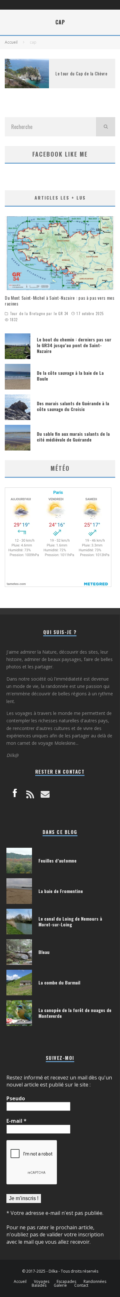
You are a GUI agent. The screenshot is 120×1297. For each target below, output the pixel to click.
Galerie (60, 1285)
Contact (81, 1285)
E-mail (16, 1120)
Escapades (66, 1282)
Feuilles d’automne (57, 860)
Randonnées (95, 1282)
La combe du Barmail (59, 982)
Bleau (44, 952)
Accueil (20, 1282)
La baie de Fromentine (60, 891)
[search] (105, 126)
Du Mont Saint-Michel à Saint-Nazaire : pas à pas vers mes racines (60, 300)
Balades (39, 1285)
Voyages (41, 1282)
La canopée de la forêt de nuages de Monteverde (74, 1013)
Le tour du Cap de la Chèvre (81, 73)
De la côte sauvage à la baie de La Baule (70, 375)
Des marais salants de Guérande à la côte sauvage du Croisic (73, 406)
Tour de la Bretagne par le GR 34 (39, 313)
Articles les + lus (60, 197)
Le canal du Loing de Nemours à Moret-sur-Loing (70, 921)
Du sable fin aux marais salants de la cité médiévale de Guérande (73, 436)
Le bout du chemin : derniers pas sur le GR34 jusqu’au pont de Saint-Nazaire (74, 345)
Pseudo (15, 1098)
